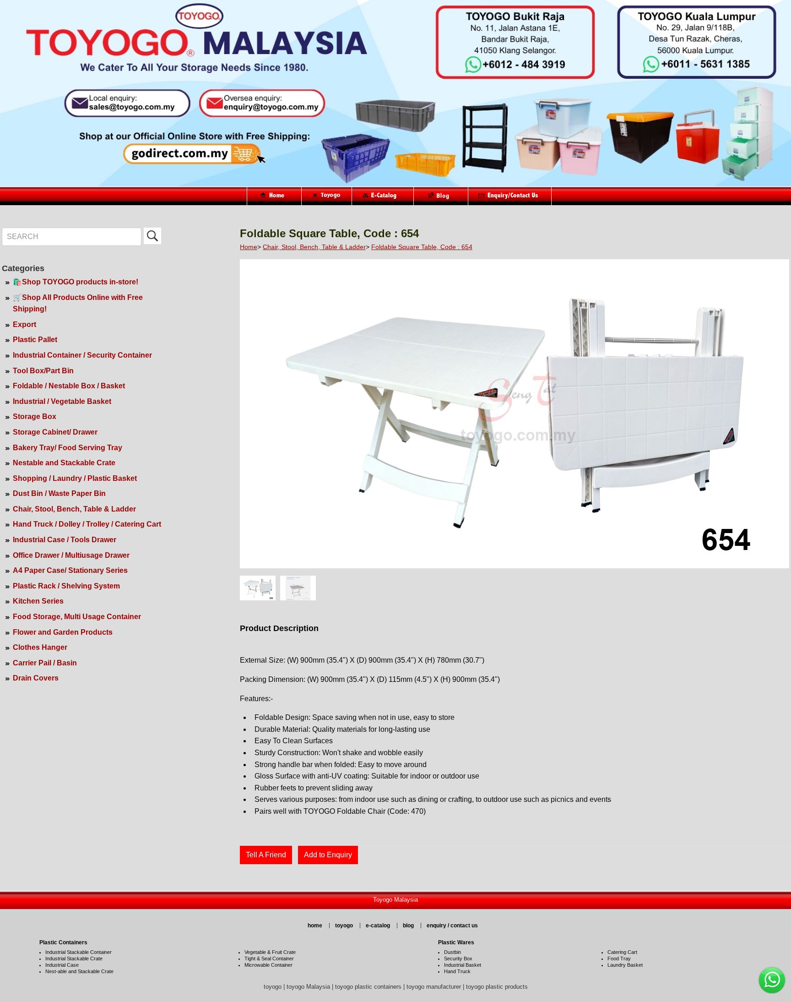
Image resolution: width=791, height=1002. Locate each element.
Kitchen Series (38, 601)
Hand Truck (457, 971)
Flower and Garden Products (63, 632)
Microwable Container (268, 965)
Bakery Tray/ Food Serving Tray (67, 448)
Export (24, 324)
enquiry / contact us (452, 925)
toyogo (344, 925)
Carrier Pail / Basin (45, 663)
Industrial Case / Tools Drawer (64, 540)
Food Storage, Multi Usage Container (77, 617)
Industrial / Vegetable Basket (62, 401)
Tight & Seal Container (269, 958)
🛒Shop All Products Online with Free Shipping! (78, 303)
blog (408, 925)
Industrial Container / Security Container (82, 355)
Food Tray (619, 958)
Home (248, 246)
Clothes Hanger (40, 647)
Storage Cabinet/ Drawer (55, 432)
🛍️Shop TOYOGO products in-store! (75, 282)
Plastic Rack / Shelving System (66, 586)
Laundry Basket (625, 965)
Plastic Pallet (35, 339)
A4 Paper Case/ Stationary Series (70, 570)
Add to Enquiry (328, 855)
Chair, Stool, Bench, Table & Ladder (74, 509)
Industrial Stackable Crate (74, 958)
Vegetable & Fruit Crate (270, 952)
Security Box (458, 958)
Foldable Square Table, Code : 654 (421, 246)
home (315, 925)
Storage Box (34, 416)
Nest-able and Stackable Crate (79, 971)
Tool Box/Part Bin (43, 371)
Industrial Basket (462, 965)
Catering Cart (622, 952)
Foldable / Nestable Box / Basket (69, 386)
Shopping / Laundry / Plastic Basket (75, 478)
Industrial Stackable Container (78, 952)
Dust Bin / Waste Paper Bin (59, 493)
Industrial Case (62, 965)
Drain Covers (36, 678)
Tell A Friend (266, 855)
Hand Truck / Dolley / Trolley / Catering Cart (87, 524)
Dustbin (452, 952)
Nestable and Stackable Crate (64, 463)
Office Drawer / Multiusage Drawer (71, 555)
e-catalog (378, 925)
